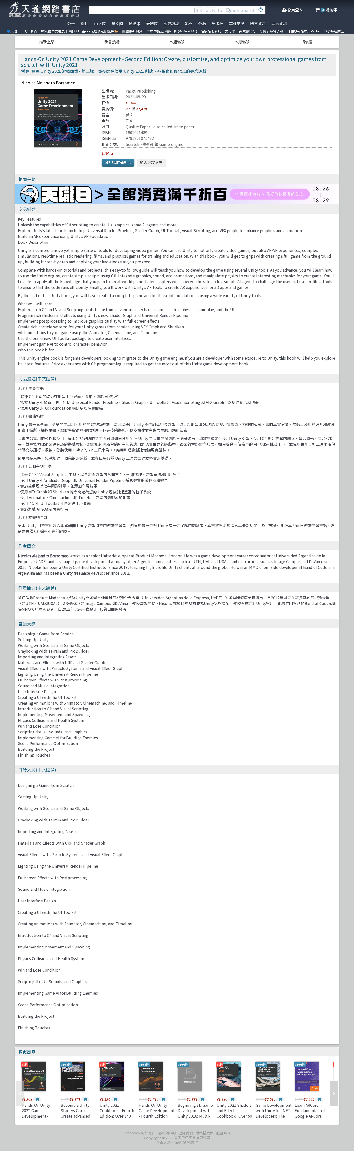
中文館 (100, 23)
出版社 (217, 23)
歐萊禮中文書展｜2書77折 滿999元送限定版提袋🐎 (79, 31)
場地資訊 (279, 23)
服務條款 (223, 1132)
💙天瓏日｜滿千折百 (21, 31)
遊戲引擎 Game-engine (163, 144)
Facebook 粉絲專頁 (140, 1132)
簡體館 (134, 23)
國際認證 (171, 23)
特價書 (307, 42)
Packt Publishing (141, 91)
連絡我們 (185, 1132)
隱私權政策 (205, 1132)
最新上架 (47, 42)
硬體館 (152, 23)
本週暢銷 (177, 42)
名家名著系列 (211, 31)
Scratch (132, 144)
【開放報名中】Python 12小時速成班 (315, 31)
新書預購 (112, 42)
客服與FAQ (167, 1132)
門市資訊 (258, 23)
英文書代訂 (247, 31)
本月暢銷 (242, 42)
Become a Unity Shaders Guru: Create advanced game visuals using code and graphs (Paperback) (77, 1118)
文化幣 (230, 31)
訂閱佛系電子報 (271, 31)
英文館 (117, 23)
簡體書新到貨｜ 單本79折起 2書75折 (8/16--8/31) (159, 31)
